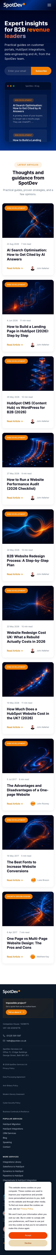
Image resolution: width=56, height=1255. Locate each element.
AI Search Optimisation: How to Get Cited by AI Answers (27, 254)
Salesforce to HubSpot (13, 1166)
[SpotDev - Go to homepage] (14, 5)
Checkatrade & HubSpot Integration (20, 1180)
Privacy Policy (27, 1209)
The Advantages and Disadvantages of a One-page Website (27, 790)
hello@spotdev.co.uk (16, 1040)
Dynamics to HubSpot (13, 1171)
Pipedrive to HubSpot (13, 1175)
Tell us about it (14, 1012)
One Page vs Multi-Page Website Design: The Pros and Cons (27, 943)
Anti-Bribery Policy (10, 1085)
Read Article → (15, 268)
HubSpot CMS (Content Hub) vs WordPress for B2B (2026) (27, 407)
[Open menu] (49, 5)
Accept (28, 1235)
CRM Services (9, 1133)
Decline (28, 1243)
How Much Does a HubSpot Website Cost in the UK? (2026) (28, 713)
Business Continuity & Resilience (16, 1111)
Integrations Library (12, 1162)
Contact (6, 1147)
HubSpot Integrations (13, 1128)
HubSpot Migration (12, 1124)
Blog (5, 1138)
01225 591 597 (14, 1035)
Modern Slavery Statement (13, 1094)
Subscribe (41, 70)
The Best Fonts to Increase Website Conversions (21, 866)
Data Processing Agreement (14, 1077)
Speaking (7, 1142)
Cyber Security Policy (11, 1103)
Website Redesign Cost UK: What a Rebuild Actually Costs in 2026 (26, 637)
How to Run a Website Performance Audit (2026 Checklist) (25, 484)
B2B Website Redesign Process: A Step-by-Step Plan (28, 560)
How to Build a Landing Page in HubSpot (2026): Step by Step (28, 331)
